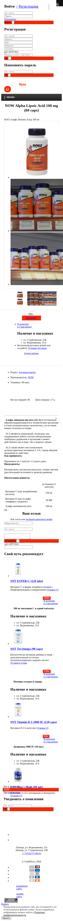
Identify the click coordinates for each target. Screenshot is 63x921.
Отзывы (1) (52, 589)
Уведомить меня (12, 792)
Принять (6, 918)
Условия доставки (37, 348)
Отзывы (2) (42, 728)
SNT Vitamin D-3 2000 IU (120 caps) (33, 722)
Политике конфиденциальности (24, 913)
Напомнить (10, 19)
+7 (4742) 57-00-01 (31, 853)
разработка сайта (22, 887)
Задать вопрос (31, 353)
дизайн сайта (20, 895)
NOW (31, 377)
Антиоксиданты (27, 372)
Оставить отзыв (18, 663)
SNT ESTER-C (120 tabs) (26, 581)
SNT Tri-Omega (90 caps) (26, 648)
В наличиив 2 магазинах (24, 325)
